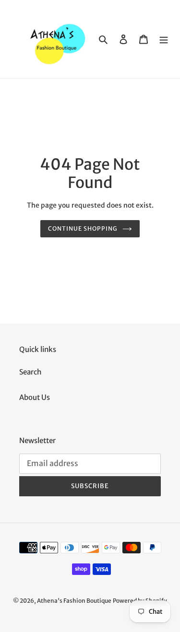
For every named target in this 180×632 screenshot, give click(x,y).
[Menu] (164, 39)
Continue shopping (83, 228)
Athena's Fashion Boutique (74, 600)
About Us (34, 397)
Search (30, 371)
